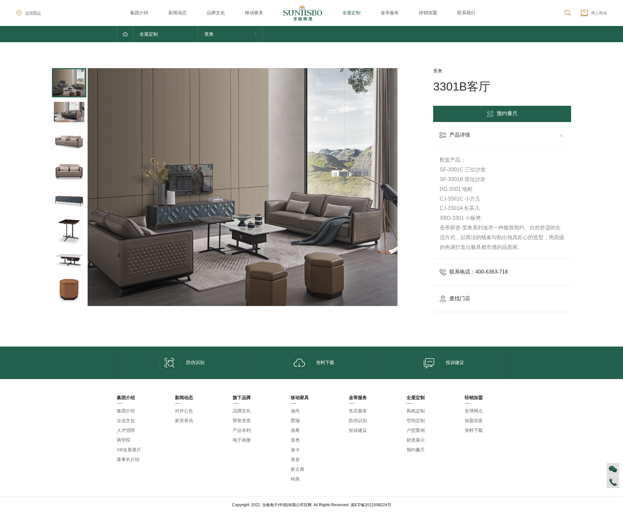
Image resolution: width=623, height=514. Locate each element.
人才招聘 (126, 430)
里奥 (295, 440)
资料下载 (325, 362)
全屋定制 (351, 12)
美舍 (295, 459)
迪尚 (295, 410)
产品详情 (459, 135)
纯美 (295, 479)
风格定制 (416, 410)
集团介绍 (139, 12)
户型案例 (416, 430)
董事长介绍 (128, 459)
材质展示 (416, 440)
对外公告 (184, 410)
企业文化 (126, 420)
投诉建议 (455, 362)
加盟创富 (474, 420)
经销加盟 (428, 12)
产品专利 (242, 430)
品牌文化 (216, 12)
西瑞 (295, 420)
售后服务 (358, 410)
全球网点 (33, 13)
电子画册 (242, 440)
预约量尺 (507, 113)
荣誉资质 (242, 420)
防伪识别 (195, 362)
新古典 (297, 469)
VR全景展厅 (129, 449)
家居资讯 (184, 420)
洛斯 (295, 430)
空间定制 (416, 420)
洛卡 (295, 449)
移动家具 (254, 12)
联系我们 (466, 12)
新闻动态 (177, 12)
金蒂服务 (390, 12)
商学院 (123, 440)
